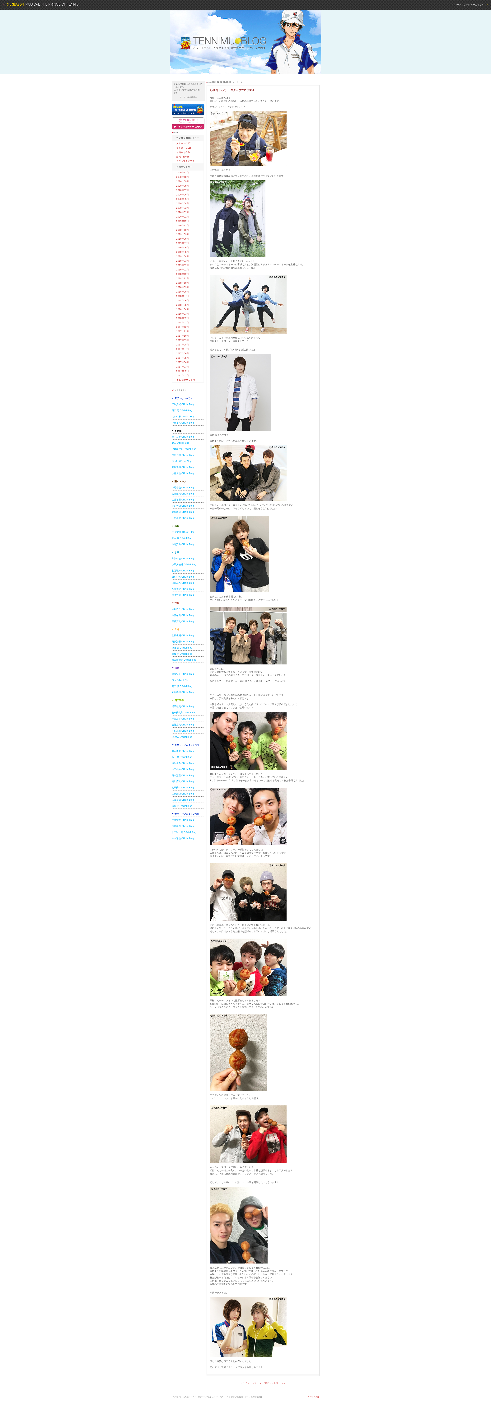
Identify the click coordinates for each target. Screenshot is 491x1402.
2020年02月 (182, 212)
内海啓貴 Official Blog (183, 595)
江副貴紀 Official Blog (183, 404)
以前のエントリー (187, 380)
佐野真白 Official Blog (183, 544)
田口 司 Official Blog (182, 410)
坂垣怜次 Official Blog (183, 609)
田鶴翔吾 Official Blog (183, 641)
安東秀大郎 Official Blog (184, 712)
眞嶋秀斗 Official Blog (183, 787)
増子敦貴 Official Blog (183, 706)
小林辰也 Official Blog (183, 473)
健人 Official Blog (180, 443)
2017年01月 (182, 375)
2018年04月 (182, 309)
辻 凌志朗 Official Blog (183, 532)
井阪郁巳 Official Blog (183, 558)
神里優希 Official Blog (183, 763)
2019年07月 (182, 243)
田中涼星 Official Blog (183, 775)
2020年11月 (182, 172)
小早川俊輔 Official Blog (184, 564)
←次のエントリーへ (250, 1383)
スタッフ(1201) (184, 143)
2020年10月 (182, 177)
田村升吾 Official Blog (183, 576)
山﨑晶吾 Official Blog (183, 583)
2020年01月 (182, 216)
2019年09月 (182, 234)
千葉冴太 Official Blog (183, 621)
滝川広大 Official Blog (183, 781)
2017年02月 (182, 371)
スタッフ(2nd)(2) (185, 161)
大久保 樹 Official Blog (183, 416)
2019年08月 (182, 238)
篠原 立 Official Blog (182, 806)
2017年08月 (182, 344)
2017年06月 (182, 353)
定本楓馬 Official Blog (183, 826)
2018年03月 (182, 313)
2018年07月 (182, 296)
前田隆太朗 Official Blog (184, 660)
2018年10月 (182, 283)
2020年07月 (182, 190)
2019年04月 (182, 256)
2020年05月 (182, 199)
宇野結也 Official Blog (183, 820)
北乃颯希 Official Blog (183, 570)
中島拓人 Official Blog (183, 422)
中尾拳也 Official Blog (183, 487)
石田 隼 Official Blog (182, 757)
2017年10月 (182, 336)
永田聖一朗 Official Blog (184, 832)
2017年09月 (182, 340)
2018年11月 (182, 278)
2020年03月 (182, 208)
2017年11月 (182, 331)
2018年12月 (182, 274)
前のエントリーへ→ (274, 1383)
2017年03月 (182, 366)
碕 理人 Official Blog (182, 737)
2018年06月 (182, 300)
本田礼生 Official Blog (183, 769)
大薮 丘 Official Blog (182, 654)
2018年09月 (182, 287)
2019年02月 (182, 265)
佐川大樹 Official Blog (183, 505)
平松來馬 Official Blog (183, 730)
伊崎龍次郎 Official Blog (184, 449)
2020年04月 (182, 203)
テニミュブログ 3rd (245, 42)
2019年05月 (182, 252)
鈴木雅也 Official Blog (183, 838)
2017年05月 (182, 358)
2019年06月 (182, 247)
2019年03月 (182, 261)
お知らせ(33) (183, 152)
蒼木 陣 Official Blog (182, 538)
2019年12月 (182, 221)
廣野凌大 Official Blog (183, 724)
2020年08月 (182, 186)
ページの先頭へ (314, 1397)
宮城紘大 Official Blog (183, 493)
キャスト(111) (183, 148)
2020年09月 (182, 181)
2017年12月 (182, 327)
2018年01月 (182, 322)
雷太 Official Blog (180, 680)
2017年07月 (182, 349)
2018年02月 (182, 318)
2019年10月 (182, 230)
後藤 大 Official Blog (182, 647)
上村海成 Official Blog (183, 518)
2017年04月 (182, 362)
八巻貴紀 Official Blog (183, 589)
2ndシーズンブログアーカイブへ (468, 4)
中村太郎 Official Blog (183, 455)
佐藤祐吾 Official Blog (183, 499)
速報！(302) (182, 156)
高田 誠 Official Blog (182, 686)
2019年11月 (182, 225)
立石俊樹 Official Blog (183, 635)
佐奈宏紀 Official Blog (183, 793)
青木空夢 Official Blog (183, 436)
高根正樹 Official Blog (183, 467)
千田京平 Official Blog (183, 718)
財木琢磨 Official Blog (183, 751)
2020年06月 (182, 194)
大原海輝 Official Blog (183, 512)
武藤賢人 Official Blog (183, 674)
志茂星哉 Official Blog (183, 800)
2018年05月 (182, 305)
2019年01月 (182, 269)
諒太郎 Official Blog (182, 461)
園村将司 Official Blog (183, 692)
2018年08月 (182, 291)
